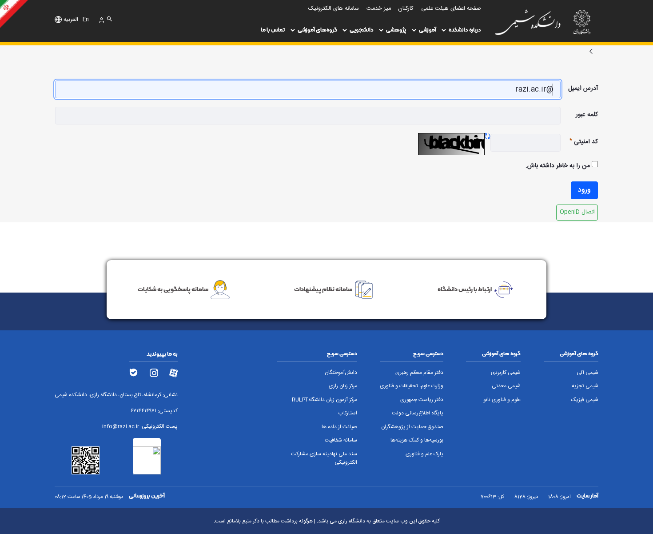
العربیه (71, 20)
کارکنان (406, 8)
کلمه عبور (587, 115)
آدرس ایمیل (583, 88)
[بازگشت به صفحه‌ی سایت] (591, 52)
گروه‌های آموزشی (317, 29)
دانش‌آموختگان (341, 373)
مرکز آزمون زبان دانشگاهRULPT (324, 400)
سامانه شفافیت (341, 440)
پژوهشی (396, 29)
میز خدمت (378, 8)
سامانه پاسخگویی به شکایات (173, 289)
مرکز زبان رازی (343, 386)
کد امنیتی (579, 142)
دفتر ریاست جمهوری (421, 400)
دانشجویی (362, 29)
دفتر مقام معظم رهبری (419, 373)
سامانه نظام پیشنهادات (323, 289)
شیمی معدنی (506, 386)
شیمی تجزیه (585, 386)
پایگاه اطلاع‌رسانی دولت (417, 413)
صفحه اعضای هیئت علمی (451, 8)
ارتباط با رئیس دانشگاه (465, 289)
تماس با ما (273, 29)
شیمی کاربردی (506, 373)
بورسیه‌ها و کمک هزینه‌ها (416, 440)
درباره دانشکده (465, 29)
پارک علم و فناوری (424, 454)
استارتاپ (347, 413)
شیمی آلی (587, 373)
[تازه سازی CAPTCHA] (487, 137)
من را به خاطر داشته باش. (559, 166)
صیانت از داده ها (339, 427)
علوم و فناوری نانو (502, 400)
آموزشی (427, 29)
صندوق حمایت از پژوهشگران (412, 427)
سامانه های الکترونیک (333, 8)
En (86, 20)
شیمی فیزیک (584, 400)
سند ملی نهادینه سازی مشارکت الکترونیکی (324, 458)
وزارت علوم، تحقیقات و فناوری (411, 386)
